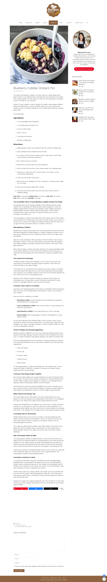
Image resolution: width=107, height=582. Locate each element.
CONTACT (69, 22)
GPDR (63, 577)
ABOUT (61, 22)
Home (20, 22)
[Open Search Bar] (87, 22)
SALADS (45, 22)
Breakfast (29, 22)
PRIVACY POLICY (79, 22)
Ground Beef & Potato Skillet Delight (23, 526)
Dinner (37, 22)
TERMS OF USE (53, 577)
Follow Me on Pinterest (85, 69)
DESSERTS (53, 22)
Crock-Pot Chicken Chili (20, 525)
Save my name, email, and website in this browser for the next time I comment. (39, 566)
